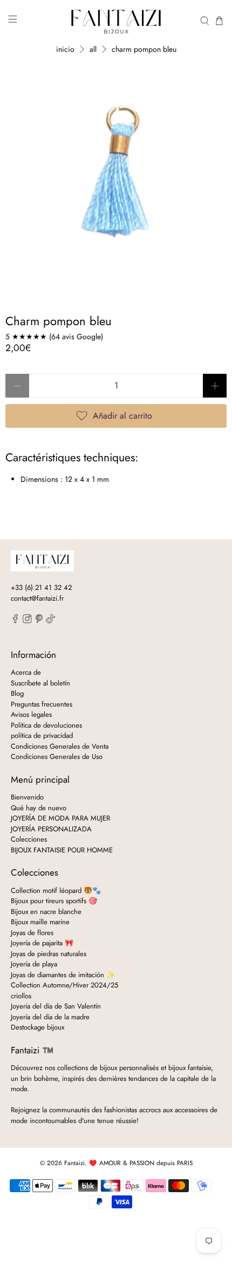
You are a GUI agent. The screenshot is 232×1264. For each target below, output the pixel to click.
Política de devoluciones (46, 725)
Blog (17, 693)
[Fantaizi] (116, 21)
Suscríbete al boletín (40, 683)
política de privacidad (42, 735)
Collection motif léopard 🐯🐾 (56, 890)
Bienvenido (27, 797)
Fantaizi (74, 1163)
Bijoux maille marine (40, 922)
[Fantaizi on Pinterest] (39, 621)
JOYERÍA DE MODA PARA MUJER (60, 818)
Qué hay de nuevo (38, 808)
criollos (21, 996)
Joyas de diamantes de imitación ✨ (63, 975)
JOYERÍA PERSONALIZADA (51, 829)
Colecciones (29, 839)
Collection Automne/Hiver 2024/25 (64, 985)
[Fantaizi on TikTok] (50, 621)
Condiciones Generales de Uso (57, 756)
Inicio (65, 49)
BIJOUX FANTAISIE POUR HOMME (62, 850)
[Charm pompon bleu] (116, 171)
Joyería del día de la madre (50, 1017)
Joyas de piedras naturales (48, 954)
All (93, 49)
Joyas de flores (32, 932)
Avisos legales (31, 714)
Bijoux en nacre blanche (46, 911)
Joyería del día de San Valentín (56, 1006)
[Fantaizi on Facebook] (15, 621)
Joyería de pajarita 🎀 (42, 943)
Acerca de (26, 672)
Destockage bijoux (37, 1027)
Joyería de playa (34, 964)
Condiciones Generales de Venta (59, 746)
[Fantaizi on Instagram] (27, 621)
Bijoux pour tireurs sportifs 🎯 (54, 901)
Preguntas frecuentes (41, 704)
